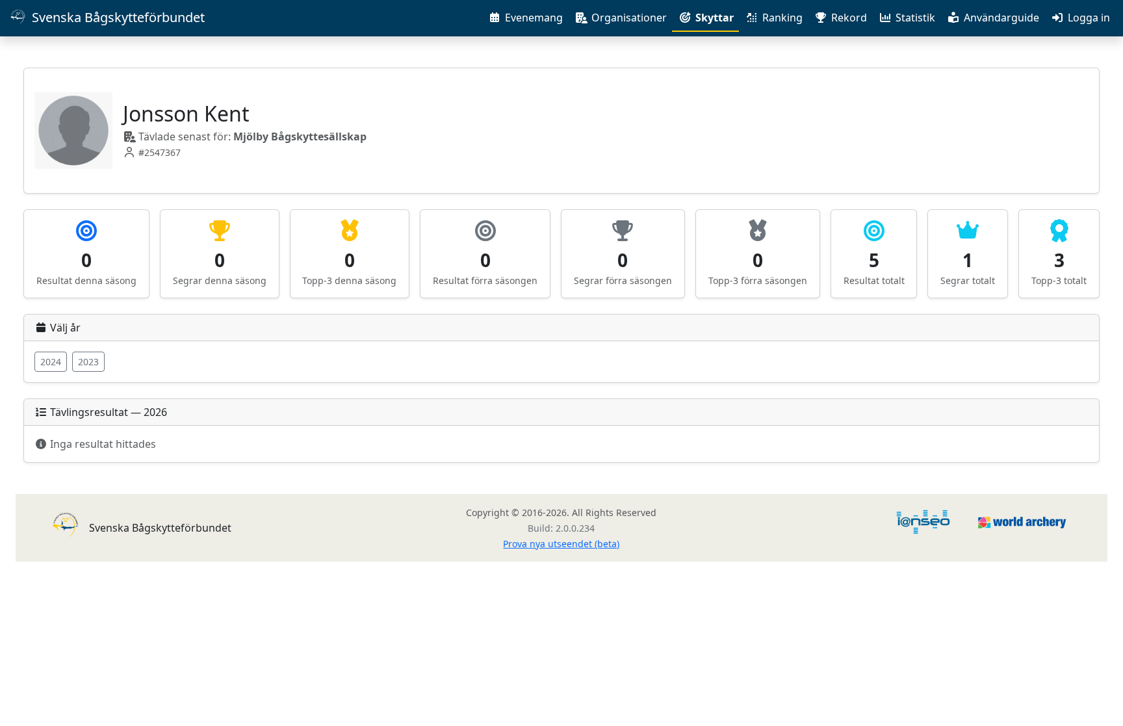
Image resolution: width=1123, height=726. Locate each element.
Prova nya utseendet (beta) (561, 544)
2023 (88, 362)
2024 (50, 362)
